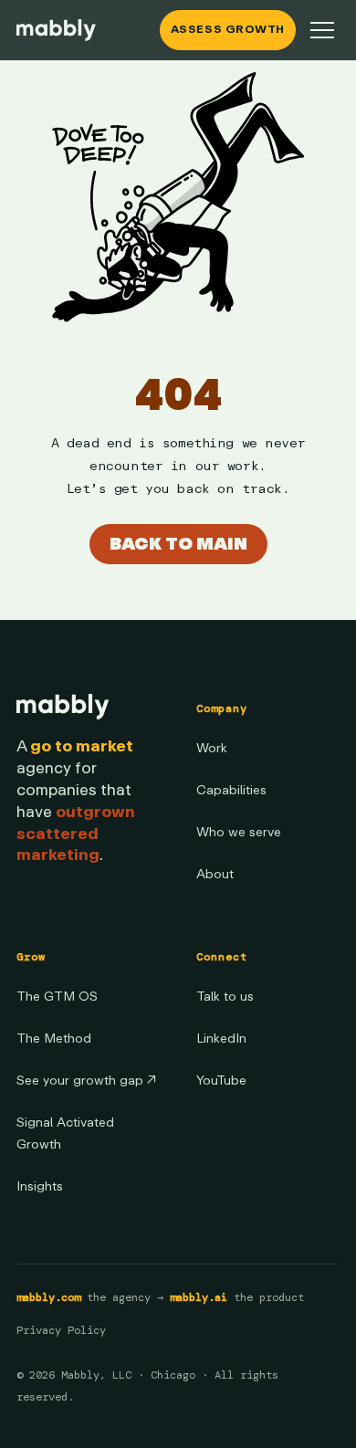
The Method (53, 1038)
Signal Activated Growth (65, 1133)
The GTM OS (57, 996)
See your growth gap (86, 1080)
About (215, 874)
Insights (39, 1186)
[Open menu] (322, 30)
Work (211, 748)
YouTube (221, 1080)
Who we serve (238, 832)
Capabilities (231, 790)
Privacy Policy (61, 1330)
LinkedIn (221, 1038)
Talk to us (225, 996)
